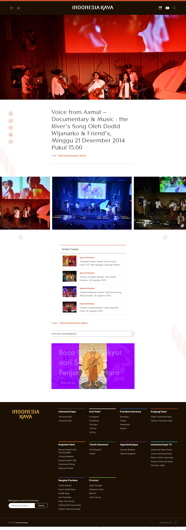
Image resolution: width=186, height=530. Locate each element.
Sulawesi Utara (96, 489)
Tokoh (92, 453)
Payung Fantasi (65, 468)
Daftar (41, 505)
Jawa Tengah (95, 485)
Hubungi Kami (65, 420)
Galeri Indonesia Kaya (161, 416)
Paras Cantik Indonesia (162, 457)
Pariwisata (125, 424)
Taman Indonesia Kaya (161, 420)
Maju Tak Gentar (66, 501)
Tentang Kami (65, 416)
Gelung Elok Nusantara (69, 505)
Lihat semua (95, 497)
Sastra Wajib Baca (67, 489)
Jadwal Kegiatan (128, 453)
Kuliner (123, 428)
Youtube (93, 424)
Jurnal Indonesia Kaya (161, 453)
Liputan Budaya (127, 449)
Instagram (94, 416)
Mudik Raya (63, 493)
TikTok (92, 432)
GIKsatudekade (66, 456)
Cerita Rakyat (64, 485)
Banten (92, 493)
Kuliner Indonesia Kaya (162, 461)
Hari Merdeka (64, 497)
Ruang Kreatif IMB (67, 460)
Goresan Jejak (158, 465)
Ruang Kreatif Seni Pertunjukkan (67, 451)
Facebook (94, 420)
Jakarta (82, 155)
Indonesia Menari (66, 464)
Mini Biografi (95, 449)
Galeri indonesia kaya (68, 155)
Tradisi (123, 420)
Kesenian (124, 416)
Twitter (93, 428)
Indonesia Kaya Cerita (161, 449)
